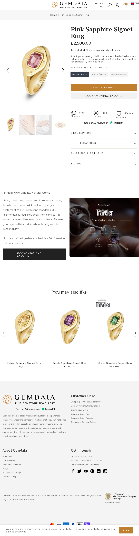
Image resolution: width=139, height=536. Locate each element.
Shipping (90, 50)
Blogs (5, 468)
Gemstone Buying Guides (83, 422)
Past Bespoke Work (12, 464)
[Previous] (8, 70)
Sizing (76, 164)
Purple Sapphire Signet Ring (70, 363)
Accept (126, 530)
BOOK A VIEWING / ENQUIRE (103, 95)
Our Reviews (9, 460)
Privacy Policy (9, 476)
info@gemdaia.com (87, 456)
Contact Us (98, 5)
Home (53, 15)
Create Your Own (79, 410)
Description (81, 133)
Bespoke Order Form (81, 414)
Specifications (83, 143)
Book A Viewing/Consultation (85, 405)
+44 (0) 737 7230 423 (92, 460)
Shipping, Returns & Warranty (86, 401)
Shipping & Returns (87, 153)
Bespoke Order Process (82, 418)
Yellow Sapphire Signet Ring (24, 363)
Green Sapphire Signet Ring (115, 363)
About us (7, 456)
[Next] (63, 70)
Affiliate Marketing (12, 472)
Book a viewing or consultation (86, 464)
